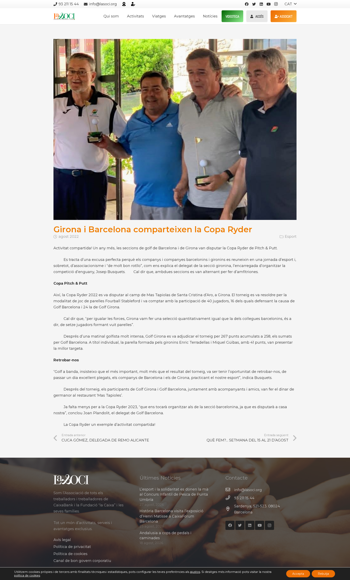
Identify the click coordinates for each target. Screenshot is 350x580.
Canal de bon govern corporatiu (82, 560)
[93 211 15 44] (229, 498)
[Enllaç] (124, 4)
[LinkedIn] (261, 4)
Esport (291, 236)
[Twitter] (254, 4)
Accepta (298, 574)
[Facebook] (246, 4)
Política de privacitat (72, 546)
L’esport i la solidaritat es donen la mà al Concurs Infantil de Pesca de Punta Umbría (174, 494)
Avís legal (62, 540)
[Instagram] (276, 4)
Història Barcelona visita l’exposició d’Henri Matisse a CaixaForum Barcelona (171, 516)
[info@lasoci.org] (229, 490)
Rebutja (323, 574)
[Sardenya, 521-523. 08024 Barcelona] (229, 509)
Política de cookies (70, 554)
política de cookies (27, 575)
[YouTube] (268, 4)
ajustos (195, 572)
